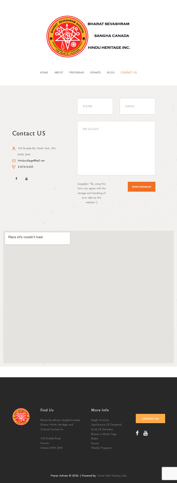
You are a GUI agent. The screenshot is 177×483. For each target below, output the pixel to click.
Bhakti (94, 439)
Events (95, 443)
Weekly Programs (101, 448)
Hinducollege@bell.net (31, 161)
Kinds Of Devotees (102, 429)
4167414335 (25, 167)
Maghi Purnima (100, 420)
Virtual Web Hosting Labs (111, 476)
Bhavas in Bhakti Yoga (103, 434)
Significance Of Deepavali (106, 425)
